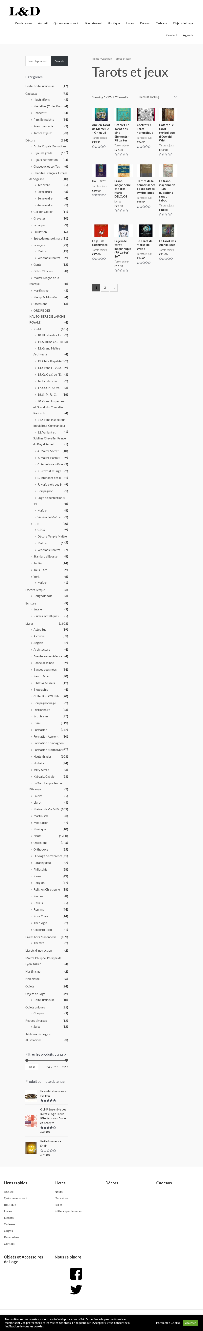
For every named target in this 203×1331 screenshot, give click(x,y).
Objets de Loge (183, 23)
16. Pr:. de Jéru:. (47, 381)
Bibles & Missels (44, 683)
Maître (42, 251)
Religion (39, 882)
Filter (32, 1066)
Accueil (43, 23)
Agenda (188, 35)
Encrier (38, 609)
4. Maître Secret (48, 451)
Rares (37, 876)
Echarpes (40, 225)
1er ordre (43, 185)
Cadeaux (161, 23)
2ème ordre (45, 191)
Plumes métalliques (46, 616)
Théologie (40, 923)
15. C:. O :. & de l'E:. (49, 374)
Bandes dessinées (45, 669)
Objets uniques (35, 1007)
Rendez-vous (23, 23)
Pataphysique (43, 862)
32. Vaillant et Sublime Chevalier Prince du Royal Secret (49, 438)
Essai (37, 723)
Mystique (40, 829)
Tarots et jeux (43, 133)
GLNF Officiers (44, 271)
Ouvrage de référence (48, 856)
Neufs (37, 836)
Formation (40, 729)
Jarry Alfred (41, 769)
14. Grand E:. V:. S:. (49, 368)
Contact (171, 35)
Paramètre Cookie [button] (168, 1322)
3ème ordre (45, 198)
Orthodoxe (41, 849)
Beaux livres (42, 676)
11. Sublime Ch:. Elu (50, 342)
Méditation (41, 822)
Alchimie (39, 636)
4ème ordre (45, 205)
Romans (39, 909)
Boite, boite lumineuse (40, 86)
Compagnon (45, 491)
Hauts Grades (43, 756)
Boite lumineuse (44, 1000)
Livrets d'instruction (38, 950)
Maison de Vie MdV (46, 809)
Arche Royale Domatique (50, 146)
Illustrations (42, 99)
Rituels (38, 903)
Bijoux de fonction (46, 159)
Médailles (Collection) (48, 106)
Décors (145, 23)
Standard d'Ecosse (45, 556)
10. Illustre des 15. (49, 335)
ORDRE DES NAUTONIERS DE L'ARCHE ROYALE (47, 316)
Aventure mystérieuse (48, 656)
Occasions (40, 304)
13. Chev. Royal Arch (50, 361)
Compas (39, 1013)
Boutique (114, 23)
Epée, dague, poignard (48, 238)
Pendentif (40, 113)
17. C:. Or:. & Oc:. (48, 388)
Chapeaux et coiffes (47, 166)
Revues (38, 896)
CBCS (41, 529)
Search (59, 61)
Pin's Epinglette (44, 119)
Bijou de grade (43, 153)
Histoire (39, 763)
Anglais (38, 642)
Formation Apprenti (46, 736)
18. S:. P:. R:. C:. (47, 394)
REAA (37, 329)
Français (39, 245)
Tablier (38, 563)
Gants (37, 264)
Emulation (40, 232)
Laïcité (38, 796)
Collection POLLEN (46, 696)
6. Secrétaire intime (50, 464)
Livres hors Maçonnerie (40, 937)
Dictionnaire (42, 709)
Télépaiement (93, 23)
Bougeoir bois (43, 596)
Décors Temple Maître (52, 536)
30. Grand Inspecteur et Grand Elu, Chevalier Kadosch (49, 407)
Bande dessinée (44, 663)
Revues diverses (36, 1020)
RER (36, 523)
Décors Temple (35, 590)
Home (95, 58)
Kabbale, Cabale (44, 776)
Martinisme (41, 290)
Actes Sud (40, 629)
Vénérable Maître (48, 258)
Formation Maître (45, 749)
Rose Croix (41, 916)
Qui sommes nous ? (66, 23)
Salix (37, 1026)
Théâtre (39, 943)
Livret (37, 802)
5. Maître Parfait (48, 457)
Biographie (41, 689)
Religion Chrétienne (47, 889)
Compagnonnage (45, 703)
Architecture (42, 649)
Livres (130, 23)
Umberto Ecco (43, 929)
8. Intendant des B (49, 477)
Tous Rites (40, 570)
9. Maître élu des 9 (49, 484)
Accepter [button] (190, 1322)
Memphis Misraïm (45, 297)
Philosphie (40, 869)
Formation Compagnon (49, 743)
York (36, 576)
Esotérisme (41, 716)
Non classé (32, 979)
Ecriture (30, 603)
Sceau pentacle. (44, 126)
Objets (29, 986)
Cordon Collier (43, 211)
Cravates (40, 218)
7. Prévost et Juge (49, 471)
